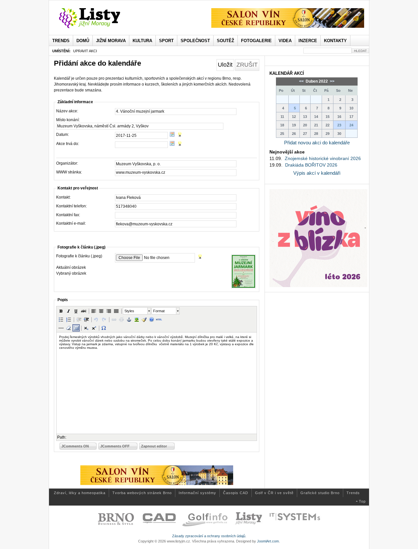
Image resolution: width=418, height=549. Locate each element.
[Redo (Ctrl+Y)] (103, 319)
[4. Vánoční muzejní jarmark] (243, 271)
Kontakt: (63, 197)
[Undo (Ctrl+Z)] (96, 319)
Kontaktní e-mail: (71, 223)
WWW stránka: (69, 172)
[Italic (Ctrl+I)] (68, 311)
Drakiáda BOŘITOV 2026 (311, 165)
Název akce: (67, 111)
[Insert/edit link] (114, 319)
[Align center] (101, 311)
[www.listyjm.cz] (97, 18)
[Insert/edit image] (136, 319)
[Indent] (86, 319)
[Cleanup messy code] (144, 319)
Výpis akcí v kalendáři (316, 173)
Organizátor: (67, 163)
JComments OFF (115, 446)
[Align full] (116, 311)
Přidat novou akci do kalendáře (317, 142)
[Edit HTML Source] (159, 319)
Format (159, 311)
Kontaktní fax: (68, 215)
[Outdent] (78, 319)
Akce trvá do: (67, 143)
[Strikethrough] (83, 311)
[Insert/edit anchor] (129, 319)
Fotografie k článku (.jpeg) (79, 256)
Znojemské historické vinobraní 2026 (323, 158)
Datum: (62, 134)
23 (339, 125)
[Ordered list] (68, 319)
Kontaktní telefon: (71, 206)
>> (331, 81)
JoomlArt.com (268, 541)
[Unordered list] (61, 319)
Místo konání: (68, 120)
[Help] (151, 319)
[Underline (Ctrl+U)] (76, 311)
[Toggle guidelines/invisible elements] (76, 327)
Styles (129, 311)
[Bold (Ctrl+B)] (61, 311)
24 (351, 125)
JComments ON (75, 446)
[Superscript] (93, 327)
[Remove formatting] (68, 327)
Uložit (225, 64)
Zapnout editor (154, 446)
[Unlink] (121, 319)
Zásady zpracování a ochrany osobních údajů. (209, 536)
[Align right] (108, 311)
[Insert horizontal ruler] (61, 327)
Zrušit (247, 64)
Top (362, 501)
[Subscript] (86, 327)
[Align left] (93, 311)
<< (302, 81)
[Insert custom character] (103, 327)
